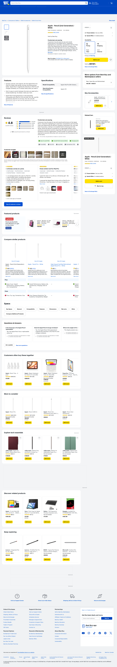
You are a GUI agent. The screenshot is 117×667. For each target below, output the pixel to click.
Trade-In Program (7, 624)
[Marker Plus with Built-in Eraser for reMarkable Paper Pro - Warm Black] (90, 124)
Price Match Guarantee (9, 619)
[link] (13, 204)
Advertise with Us (59, 614)
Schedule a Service (34, 617)
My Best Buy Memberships (36, 633)
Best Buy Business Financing (10, 644)
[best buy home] (6, 3)
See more (50, 52)
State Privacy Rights (35, 658)
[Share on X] (110, 633)
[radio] (90, 47)
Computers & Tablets (13, 20)
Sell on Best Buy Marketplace (62, 612)
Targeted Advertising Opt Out (91, 658)
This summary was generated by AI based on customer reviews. (53, 136)
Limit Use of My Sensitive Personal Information (75, 658)
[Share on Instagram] (88, 633)
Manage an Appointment (35, 619)
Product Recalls (7, 622)
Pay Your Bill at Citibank (9, 636)
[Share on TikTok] (94, 633)
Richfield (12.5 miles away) (62, 58)
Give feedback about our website (25, 652)
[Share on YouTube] (83, 633)
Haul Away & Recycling (35, 624)
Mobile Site (98, 652)
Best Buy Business (59, 624)
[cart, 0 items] (111, 3)
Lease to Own (6, 638)
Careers (57, 636)
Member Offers (33, 638)
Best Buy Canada (109, 652)
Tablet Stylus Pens (36, 20)
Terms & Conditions (12, 658)
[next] (77, 183)
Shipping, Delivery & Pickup (10, 614)
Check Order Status (8, 612)
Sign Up (107, 618)
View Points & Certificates (35, 636)
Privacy (20, 657)
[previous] (5, 183)
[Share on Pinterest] (105, 633)
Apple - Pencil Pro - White (35, 264)
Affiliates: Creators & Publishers (63, 617)
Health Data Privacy (43, 658)
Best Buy (4, 20)
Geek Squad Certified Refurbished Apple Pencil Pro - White (61, 265)
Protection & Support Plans (36, 622)
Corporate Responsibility (61, 638)
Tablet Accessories (25, 20)
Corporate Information (61, 633)
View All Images (15, 261)
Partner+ (57, 627)
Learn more (89, 627)
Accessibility (6, 657)
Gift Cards (6, 627)
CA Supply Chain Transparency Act (103, 658)
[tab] (9, 309)
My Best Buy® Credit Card (9, 633)
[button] (93, 3)
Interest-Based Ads (27, 658)
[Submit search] (86, 3)
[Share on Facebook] (99, 633)
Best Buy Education (60, 622)
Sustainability (58, 641)
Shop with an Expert (34, 614)
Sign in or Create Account (88, 610)
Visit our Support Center (35, 612)
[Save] (111, 60)
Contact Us (32, 627)
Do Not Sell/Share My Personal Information (56, 658)
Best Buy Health (59, 619)
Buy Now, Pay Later (8, 641)
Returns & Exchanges (8, 617)
